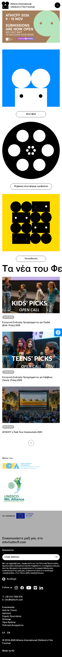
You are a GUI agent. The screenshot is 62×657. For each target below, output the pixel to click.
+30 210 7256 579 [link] (13, 597)
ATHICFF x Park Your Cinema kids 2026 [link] (22, 432)
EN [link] (8, 633)
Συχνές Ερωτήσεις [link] (11, 616)
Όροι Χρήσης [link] (9, 622)
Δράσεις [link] (6, 613)
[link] (58, 332)
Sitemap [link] (6, 619)
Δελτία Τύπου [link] (9, 610)
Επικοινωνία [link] (8, 607)
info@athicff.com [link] (14, 542)
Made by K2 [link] (8, 651)
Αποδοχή (11, 579)
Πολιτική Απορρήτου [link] (12, 625)
